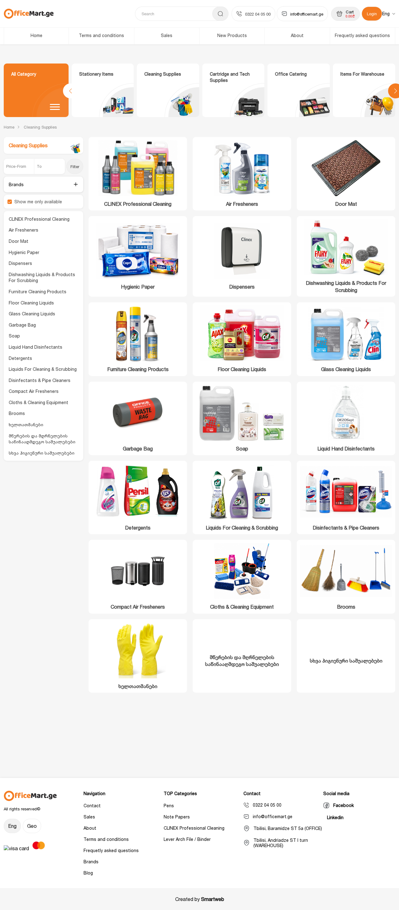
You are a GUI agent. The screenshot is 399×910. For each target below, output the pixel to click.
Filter (74, 166)
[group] (103, 90)
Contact (92, 805)
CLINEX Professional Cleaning (194, 828)
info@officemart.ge (306, 14)
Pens (169, 805)
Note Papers (177, 816)
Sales (166, 35)
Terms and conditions (101, 35)
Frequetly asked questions (362, 35)
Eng (386, 13)
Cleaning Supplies (40, 127)
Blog (88, 872)
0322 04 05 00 (258, 14)
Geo (32, 826)
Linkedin (335, 817)
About (297, 35)
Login (372, 13)
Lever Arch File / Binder (187, 839)
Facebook (343, 805)
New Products (232, 35)
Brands (91, 861)
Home (36, 35)
